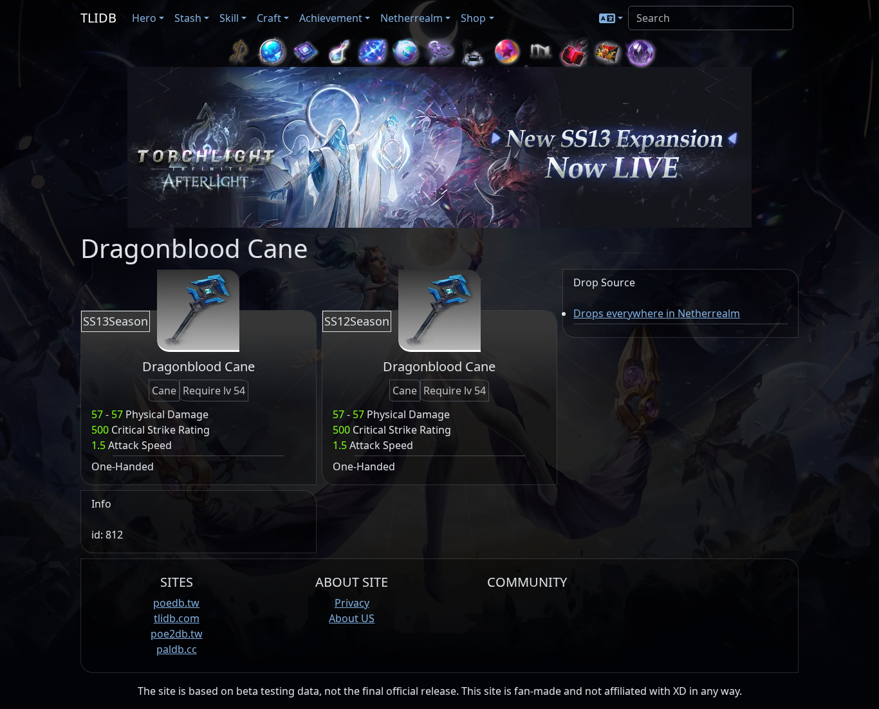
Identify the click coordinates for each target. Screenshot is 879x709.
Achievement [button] (330, 18)
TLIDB (98, 17)
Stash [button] (187, 18)
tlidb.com (176, 618)
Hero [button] (144, 18)
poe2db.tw (177, 634)
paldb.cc (176, 649)
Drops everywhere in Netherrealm (656, 313)
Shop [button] (473, 18)
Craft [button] (269, 18)
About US (352, 618)
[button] (611, 18)
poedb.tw (176, 603)
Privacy (352, 603)
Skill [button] (229, 18)
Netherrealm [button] (411, 18)
